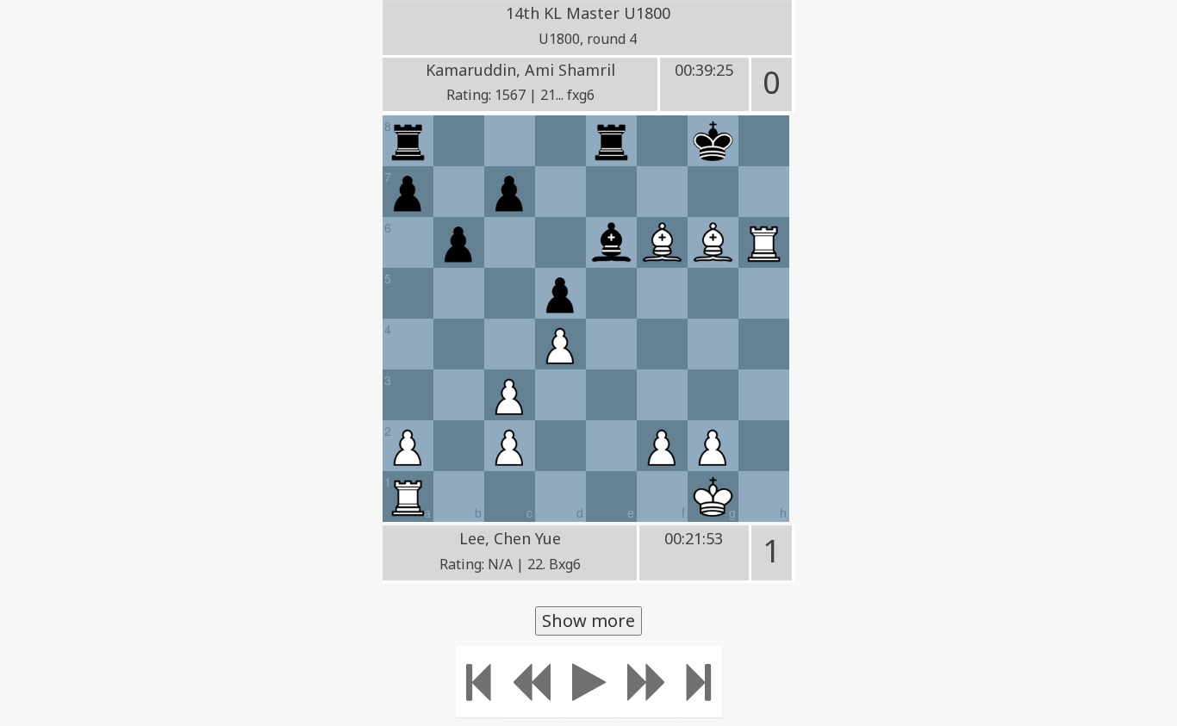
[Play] (589, 681)
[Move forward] (647, 681)
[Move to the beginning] (478, 681)
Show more (588, 620)
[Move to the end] (699, 681)
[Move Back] (531, 681)
